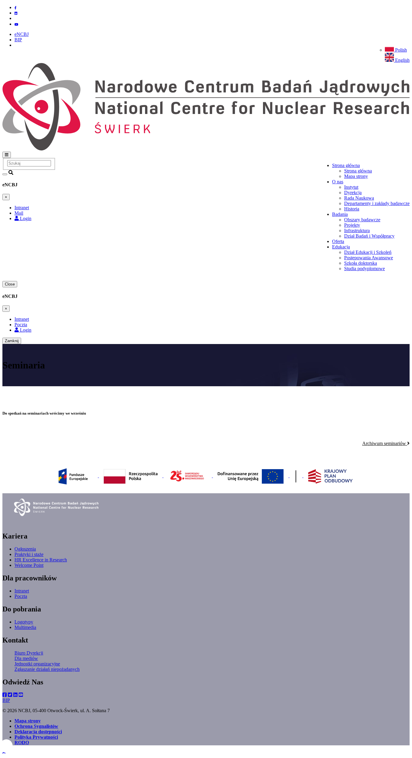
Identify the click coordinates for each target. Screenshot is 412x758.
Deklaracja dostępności (38, 731)
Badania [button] (340, 214)
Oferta (338, 241)
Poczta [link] (20, 324)
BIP (18, 39)
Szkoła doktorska (360, 263)
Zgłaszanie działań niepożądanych (47, 669)
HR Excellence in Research (40, 559)
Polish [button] (400, 49)
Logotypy (23, 621)
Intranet (21, 590)
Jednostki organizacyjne (37, 663)
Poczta (20, 596)
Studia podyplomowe (364, 268)
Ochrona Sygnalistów (36, 726)
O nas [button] (337, 181)
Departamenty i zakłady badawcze (377, 203)
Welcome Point (28, 565)
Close (10, 284)
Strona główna (358, 170)
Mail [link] (18, 213)
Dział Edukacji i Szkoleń (367, 252)
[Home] (206, 148)
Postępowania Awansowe (368, 257)
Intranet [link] (21, 207)
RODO (21, 742)
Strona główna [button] (346, 165)
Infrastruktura (357, 230)
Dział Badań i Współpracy (369, 235)
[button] (3, 752)
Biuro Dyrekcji (28, 652)
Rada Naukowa (359, 198)
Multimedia (25, 627)
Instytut (351, 187)
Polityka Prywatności (36, 737)
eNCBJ (21, 34)
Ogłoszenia (25, 548)
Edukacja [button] (341, 246)
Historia (351, 208)
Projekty (352, 225)
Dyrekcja (353, 192)
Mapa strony (356, 176)
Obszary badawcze (362, 219)
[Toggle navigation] (6, 155)
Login (25, 218)
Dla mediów (26, 658)
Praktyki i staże (28, 554)
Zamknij (12, 341)
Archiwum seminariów (384, 443)
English (402, 60)
